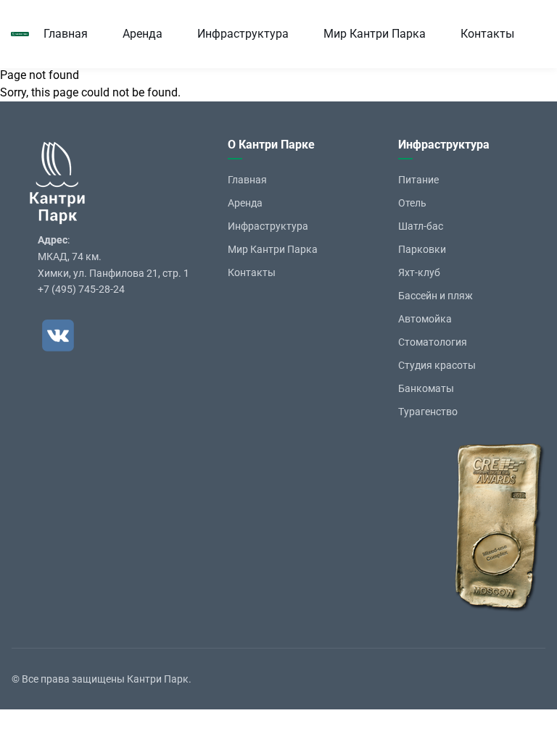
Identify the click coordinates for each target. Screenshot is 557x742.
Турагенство (428, 411)
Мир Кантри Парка (374, 34)
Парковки (422, 249)
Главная (66, 34)
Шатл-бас (420, 226)
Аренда (142, 34)
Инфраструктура (243, 34)
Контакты (487, 34)
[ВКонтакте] (58, 335)
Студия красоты (437, 365)
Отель (412, 203)
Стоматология (432, 342)
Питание (418, 180)
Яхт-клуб (419, 272)
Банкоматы (426, 388)
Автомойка (425, 319)
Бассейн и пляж (435, 295)
